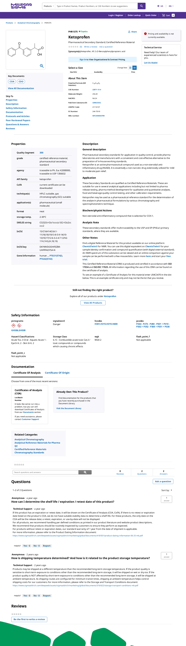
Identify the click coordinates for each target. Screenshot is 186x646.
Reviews (10, 128)
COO (21, 81)
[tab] (12, 23)
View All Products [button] (93, 302)
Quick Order (150, 15)
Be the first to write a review (30, 620)
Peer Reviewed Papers (18, 120)
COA (12, 81)
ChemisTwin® (90, 246)
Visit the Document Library (68, 408)
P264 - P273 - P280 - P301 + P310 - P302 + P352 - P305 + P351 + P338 (153, 325)
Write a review (90, 46)
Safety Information (16, 108)
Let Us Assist (151, 62)
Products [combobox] (48, 6)
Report (47, 545)
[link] (19, 464)
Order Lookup (134, 15)
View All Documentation (21, 88)
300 (41, 152)
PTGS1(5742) (56, 255)
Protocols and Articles (18, 116)
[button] (115, 15)
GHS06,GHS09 (18, 330)
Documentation (14, 112)
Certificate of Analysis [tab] (27, 372)
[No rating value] (74, 46)
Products (9, 23)
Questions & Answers (17, 124)
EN (170, 6)
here (148, 256)
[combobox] (94, 6)
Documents (28, 412)
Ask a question (106, 46)
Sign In (83, 59)
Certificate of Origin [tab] (57, 372)
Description (12, 103)
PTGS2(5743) (46, 258)
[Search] (142, 6)
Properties (11, 99)
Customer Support (30, 419)
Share (134, 31)
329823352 (96, 103)
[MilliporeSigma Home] (21, 6)
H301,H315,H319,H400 (106, 323)
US (162, 6)
